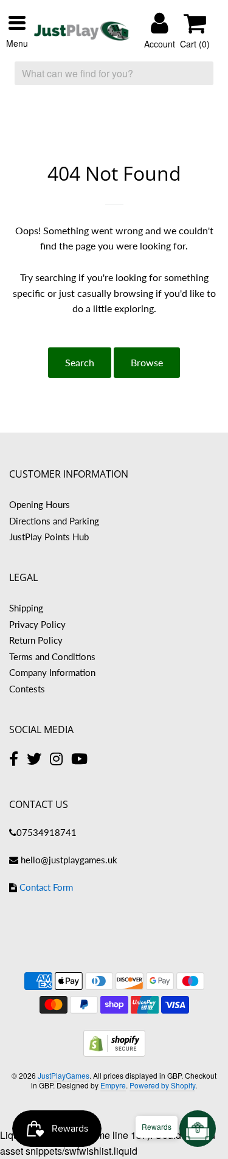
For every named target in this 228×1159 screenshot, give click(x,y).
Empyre (113, 1085)
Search (79, 362)
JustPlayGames (63, 1075)
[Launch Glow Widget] (197, 1128)
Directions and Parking (54, 520)
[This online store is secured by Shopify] (114, 1053)
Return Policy (36, 640)
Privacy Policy (37, 624)
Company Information (52, 672)
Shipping (26, 607)
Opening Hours (39, 504)
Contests (27, 688)
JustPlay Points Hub (49, 536)
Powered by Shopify (162, 1085)
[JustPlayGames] (82, 31)
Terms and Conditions (52, 656)
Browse (147, 362)
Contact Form (46, 887)
